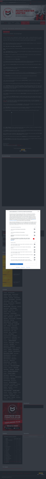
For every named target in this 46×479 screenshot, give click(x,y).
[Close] (38, 212)
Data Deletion (18, 267)
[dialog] (23, 239)
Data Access (23, 267)
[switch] (34, 229)
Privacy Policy (28, 267)
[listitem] (23, 227)
